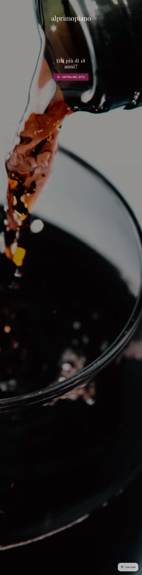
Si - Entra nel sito (71, 77)
